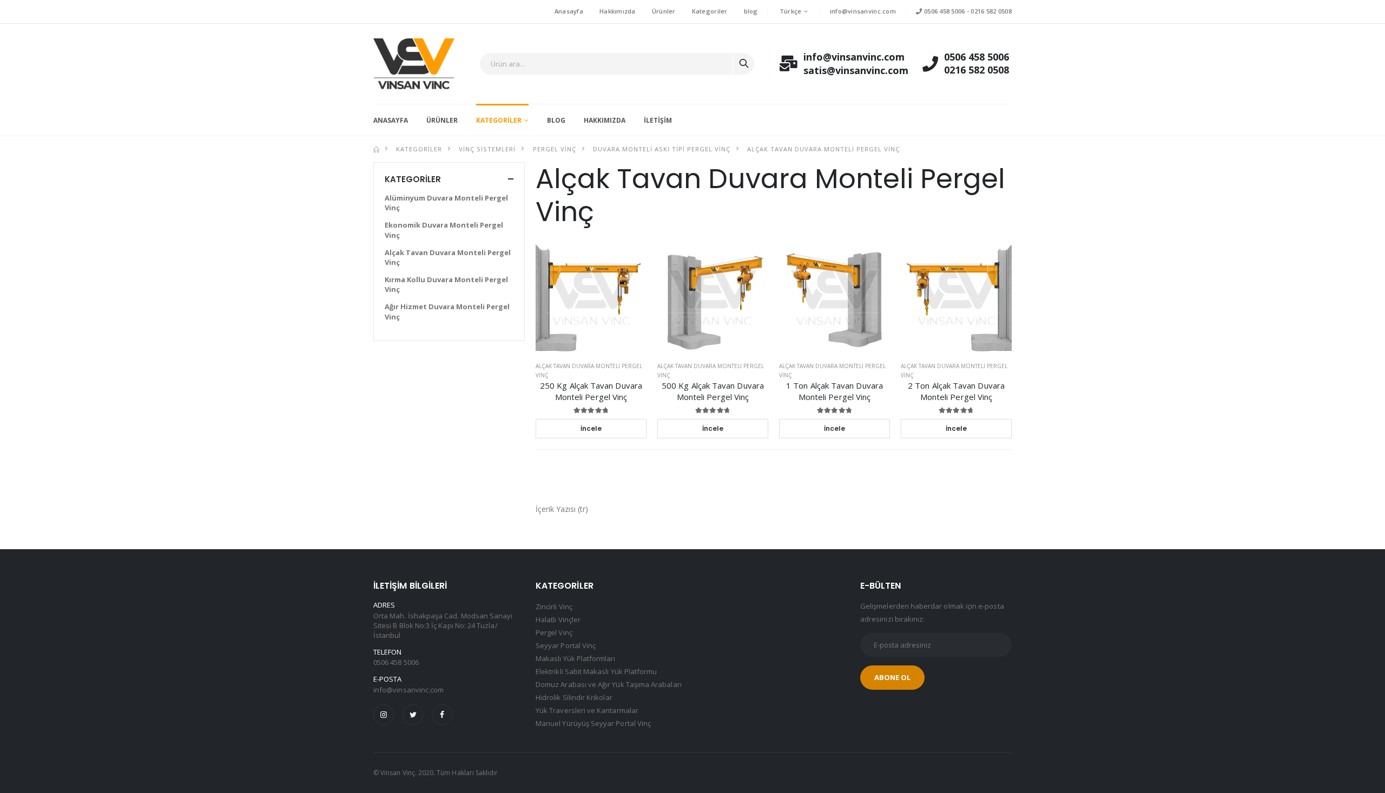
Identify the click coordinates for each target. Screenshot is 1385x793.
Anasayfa (569, 11)
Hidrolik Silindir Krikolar (574, 697)
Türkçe (791, 11)
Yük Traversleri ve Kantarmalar (587, 710)
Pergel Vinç (554, 149)
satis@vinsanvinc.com (844, 70)
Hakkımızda (617, 11)
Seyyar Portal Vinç (566, 645)
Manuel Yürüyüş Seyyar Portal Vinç (593, 723)
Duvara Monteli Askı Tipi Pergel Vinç (661, 149)
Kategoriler (710, 11)
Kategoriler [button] (413, 179)
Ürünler (664, 11)
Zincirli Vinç (554, 606)
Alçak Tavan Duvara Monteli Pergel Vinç (823, 149)
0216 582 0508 (991, 11)
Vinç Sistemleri (487, 149)
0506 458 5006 (943, 11)
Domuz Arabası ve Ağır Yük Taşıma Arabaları (609, 684)
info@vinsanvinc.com (863, 11)
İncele (591, 428)
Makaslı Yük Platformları (576, 658)
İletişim (658, 120)
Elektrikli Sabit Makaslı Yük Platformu (596, 671)
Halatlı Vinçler (558, 619)
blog (751, 11)
